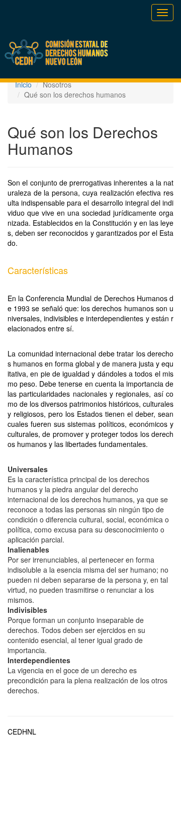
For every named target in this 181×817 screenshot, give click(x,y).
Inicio (23, 84)
